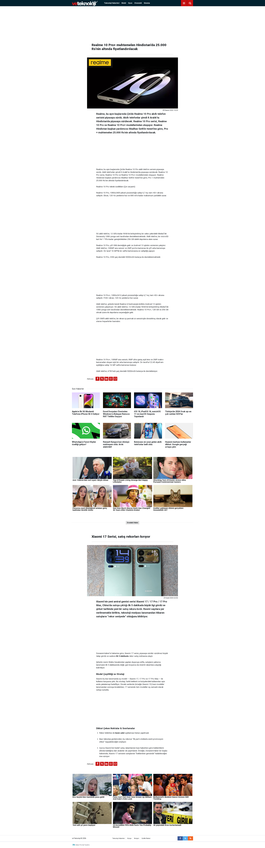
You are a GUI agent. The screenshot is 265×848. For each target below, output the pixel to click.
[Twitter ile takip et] (185, 838)
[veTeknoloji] (85, 3)
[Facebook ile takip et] (180, 838)
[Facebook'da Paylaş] (97, 379)
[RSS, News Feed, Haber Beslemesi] (190, 838)
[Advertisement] (132, 23)
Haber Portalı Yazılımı (82, 845)
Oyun (130, 3)
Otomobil (138, 3)
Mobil (124, 3)
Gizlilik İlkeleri (146, 838)
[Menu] (184, 3)
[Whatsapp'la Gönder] (111, 379)
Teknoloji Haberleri (111, 3)
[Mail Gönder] (115, 379)
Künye (129, 838)
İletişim (136, 838)
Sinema (147, 3)
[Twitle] (102, 379)
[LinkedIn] (106, 379)
